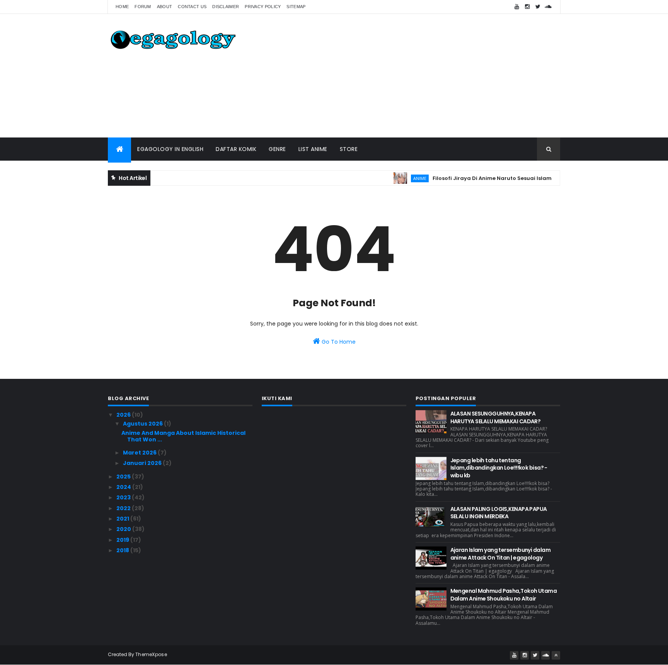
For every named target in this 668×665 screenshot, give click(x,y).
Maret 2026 (140, 452)
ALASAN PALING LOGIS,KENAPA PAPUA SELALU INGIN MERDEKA (498, 513)
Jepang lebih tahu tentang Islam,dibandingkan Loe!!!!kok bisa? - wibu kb (498, 467)
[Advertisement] (419, 76)
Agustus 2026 (143, 424)
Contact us (192, 6)
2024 (124, 487)
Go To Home (338, 342)
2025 (124, 476)
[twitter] (537, 7)
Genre (277, 149)
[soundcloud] (548, 7)
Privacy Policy (263, 6)
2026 (124, 415)
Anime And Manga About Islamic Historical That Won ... (183, 436)
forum (143, 6)
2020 (124, 529)
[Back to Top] (556, 655)
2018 (123, 550)
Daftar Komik (236, 149)
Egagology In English (170, 149)
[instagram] (527, 7)
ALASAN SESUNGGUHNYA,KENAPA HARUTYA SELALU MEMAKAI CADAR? (495, 417)
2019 (123, 540)
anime (411, 178)
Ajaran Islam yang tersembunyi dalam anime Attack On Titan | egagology (500, 554)
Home (122, 6)
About (164, 6)
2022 (124, 508)
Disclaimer (225, 6)
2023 (124, 497)
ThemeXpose (151, 654)
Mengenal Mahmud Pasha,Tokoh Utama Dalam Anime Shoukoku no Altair (503, 594)
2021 (123, 518)
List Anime (312, 149)
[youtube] (517, 7)
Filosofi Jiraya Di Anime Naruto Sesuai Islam (483, 178)
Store (349, 149)
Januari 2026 (143, 463)
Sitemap (295, 6)
